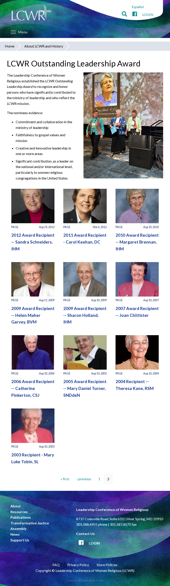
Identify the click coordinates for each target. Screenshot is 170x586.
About (15, 506)
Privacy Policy (78, 565)
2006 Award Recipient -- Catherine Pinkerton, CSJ (32, 388)
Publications (20, 517)
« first (65, 479)
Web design (96, 580)
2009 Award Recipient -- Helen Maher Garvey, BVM (32, 315)
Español (138, 7)
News (15, 534)
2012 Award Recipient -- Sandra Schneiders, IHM (32, 242)
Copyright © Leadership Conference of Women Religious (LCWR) (85, 570)
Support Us (19, 540)
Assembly (18, 528)
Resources (19, 512)
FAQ (56, 565)
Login (147, 14)
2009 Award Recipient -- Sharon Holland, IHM (84, 315)
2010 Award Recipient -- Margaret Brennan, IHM (137, 242)
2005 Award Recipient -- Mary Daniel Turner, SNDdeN (84, 388)
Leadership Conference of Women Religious (112, 509)
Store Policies (107, 565)
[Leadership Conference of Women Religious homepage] (32, 13)
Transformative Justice (29, 523)
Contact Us (85, 533)
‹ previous (83, 479)
